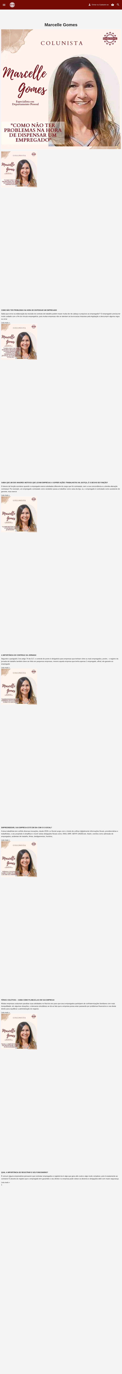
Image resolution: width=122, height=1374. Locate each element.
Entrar (94, 5)
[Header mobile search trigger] (118, 4)
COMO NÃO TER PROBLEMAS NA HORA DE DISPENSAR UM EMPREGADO (29, 310)
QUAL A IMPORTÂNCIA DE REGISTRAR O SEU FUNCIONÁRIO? (24, 1172)
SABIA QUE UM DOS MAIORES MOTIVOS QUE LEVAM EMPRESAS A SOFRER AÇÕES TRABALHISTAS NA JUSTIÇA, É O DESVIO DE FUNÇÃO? (54, 483)
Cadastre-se (104, 5)
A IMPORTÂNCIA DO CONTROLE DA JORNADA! (18, 655)
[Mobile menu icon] (4, 5)
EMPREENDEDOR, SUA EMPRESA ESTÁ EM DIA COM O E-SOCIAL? (26, 827)
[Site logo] (12, 5)
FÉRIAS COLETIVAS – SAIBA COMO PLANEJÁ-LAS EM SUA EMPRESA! (27, 1000)
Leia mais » (5, 323)
